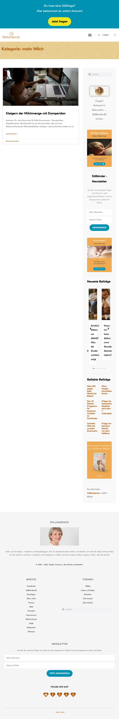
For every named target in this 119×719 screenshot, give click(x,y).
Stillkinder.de (93, 493)
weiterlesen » (12, 134)
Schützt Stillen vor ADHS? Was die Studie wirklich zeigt (95, 342)
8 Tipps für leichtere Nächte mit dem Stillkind (106, 428)
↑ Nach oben (59, 712)
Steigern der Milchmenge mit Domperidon (35, 113)
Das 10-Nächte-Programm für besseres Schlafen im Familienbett (93, 410)
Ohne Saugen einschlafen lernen (107, 390)
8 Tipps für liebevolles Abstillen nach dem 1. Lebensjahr (107, 407)
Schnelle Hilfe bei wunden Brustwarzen (93, 427)
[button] (90, 35)
